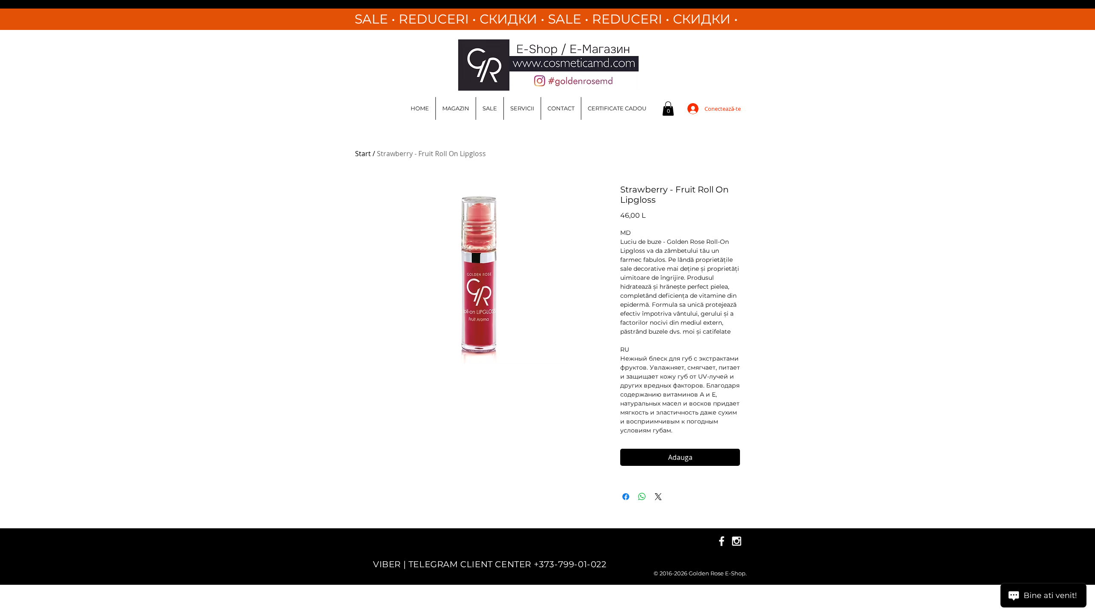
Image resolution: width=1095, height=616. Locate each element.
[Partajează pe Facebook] (626, 497)
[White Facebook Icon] (721, 541)
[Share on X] (658, 497)
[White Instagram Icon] (736, 541)
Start (363, 153)
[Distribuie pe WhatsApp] (642, 497)
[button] (668, 108)
